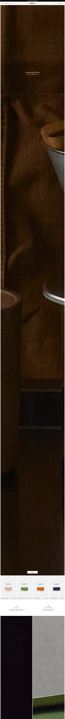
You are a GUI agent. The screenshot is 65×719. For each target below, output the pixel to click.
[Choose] (15, 595)
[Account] (59, 3)
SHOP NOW (32, 572)
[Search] (57, 3)
